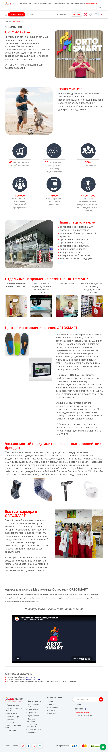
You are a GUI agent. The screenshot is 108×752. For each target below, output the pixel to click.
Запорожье (20, 598)
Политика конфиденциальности (13, 721)
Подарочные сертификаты (32, 725)
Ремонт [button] (23, 4)
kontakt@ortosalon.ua (83, 715)
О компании (11, 730)
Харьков (91, 594)
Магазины (76, 14)
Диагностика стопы (45, 4)
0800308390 (60, 14)
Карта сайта (12, 713)
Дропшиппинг (33, 716)
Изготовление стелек (61, 4)
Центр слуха (32, 4)
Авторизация (33, 733)
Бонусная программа (77, 4)
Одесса (85, 594)
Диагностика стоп (35, 701)
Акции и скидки (91, 4)
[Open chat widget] (103, 747)
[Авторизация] (85, 14)
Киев (76, 594)
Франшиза (32, 713)
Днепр (80, 594)
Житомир (28, 598)
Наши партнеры (13, 717)
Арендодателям (13, 705)
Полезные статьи (34, 729)
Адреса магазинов (82, 712)
